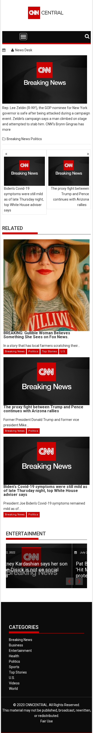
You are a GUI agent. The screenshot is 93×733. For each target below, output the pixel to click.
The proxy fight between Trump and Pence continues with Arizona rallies (70, 197)
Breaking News (18, 139)
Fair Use (46, 721)
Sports (14, 667)
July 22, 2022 (50, 552)
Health (14, 656)
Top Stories (49, 351)
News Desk (23, 50)
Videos (14, 683)
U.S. (63, 351)
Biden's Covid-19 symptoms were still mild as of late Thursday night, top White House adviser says (24, 199)
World (13, 689)
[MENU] (23, 36)
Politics (36, 139)
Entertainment (26, 534)
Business (16, 645)
